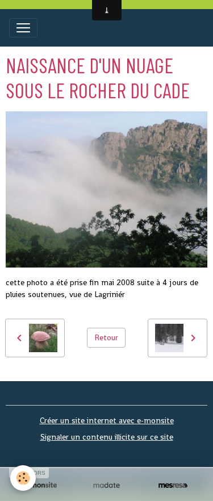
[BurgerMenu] (23, 27)
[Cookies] (23, 478)
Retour (106, 337)
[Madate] (106, 485)
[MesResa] (173, 485)
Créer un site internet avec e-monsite (107, 420)
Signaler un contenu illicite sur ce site (106, 437)
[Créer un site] (40, 485)
